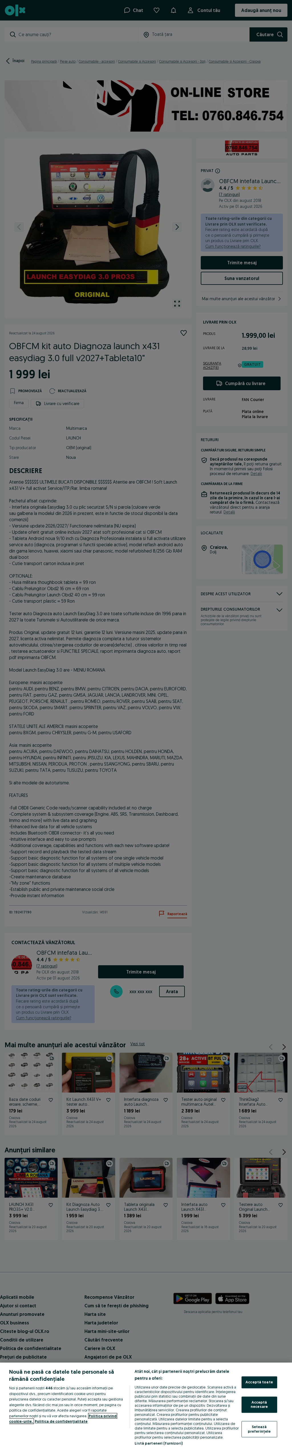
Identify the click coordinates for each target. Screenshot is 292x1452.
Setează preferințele (259, 1428)
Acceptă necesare (259, 1404)
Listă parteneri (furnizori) (158, 1443)
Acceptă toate (259, 1382)
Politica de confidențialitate (61, 1421)
